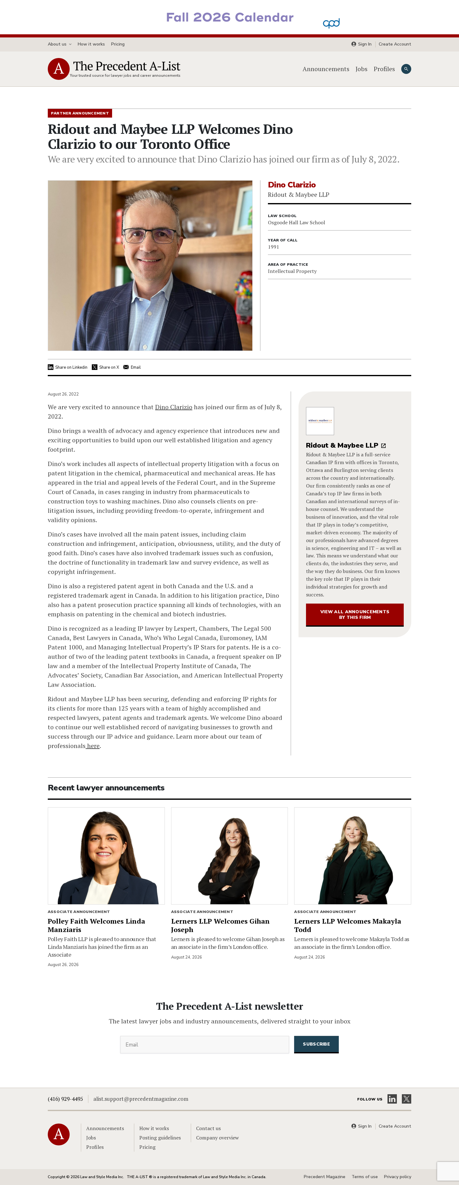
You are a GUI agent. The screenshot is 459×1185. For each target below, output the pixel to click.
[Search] (406, 69)
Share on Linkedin (71, 367)
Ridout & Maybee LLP (342, 445)
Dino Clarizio (173, 407)
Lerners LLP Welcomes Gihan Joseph (220, 925)
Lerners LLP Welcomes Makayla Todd (347, 925)
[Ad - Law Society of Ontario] (229, 16)
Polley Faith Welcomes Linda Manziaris (96, 925)
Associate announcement (79, 911)
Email (136, 367)
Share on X (109, 367)
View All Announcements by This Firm (354, 614)
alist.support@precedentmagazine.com (140, 1098)
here (93, 745)
